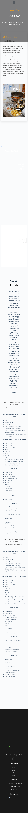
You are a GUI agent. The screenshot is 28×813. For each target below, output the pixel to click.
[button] (14, 2)
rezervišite (14, 251)
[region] (14, 692)
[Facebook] (13, 759)
